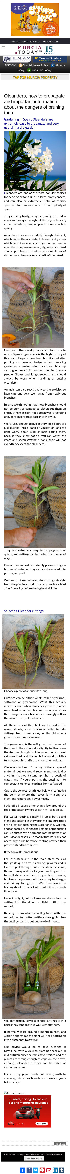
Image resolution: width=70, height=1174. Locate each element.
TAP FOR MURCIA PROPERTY (35, 77)
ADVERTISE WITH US (31, 41)
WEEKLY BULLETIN (51, 41)
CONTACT (15, 41)
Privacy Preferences (33, 1158)
